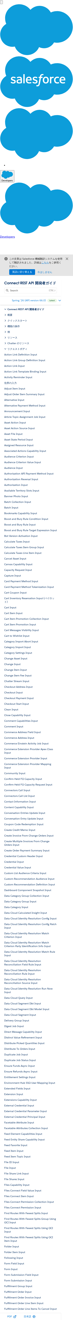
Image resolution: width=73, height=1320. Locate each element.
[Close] (67, 259)
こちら (45, 262)
